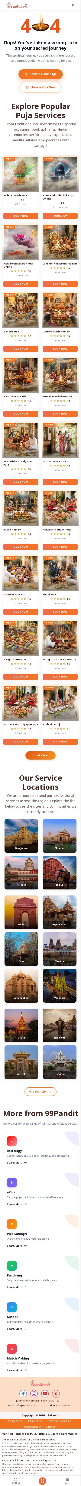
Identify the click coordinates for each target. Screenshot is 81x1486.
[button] (73, 5)
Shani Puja (49, 594)
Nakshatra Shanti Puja (57, 529)
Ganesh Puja (11, 331)
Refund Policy (35, 1421)
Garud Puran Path (14, 396)
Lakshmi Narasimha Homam (60, 263)
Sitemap (50, 1426)
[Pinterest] (56, 1394)
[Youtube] (45, 1394)
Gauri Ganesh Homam (56, 331)
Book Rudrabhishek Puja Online (58, 197)
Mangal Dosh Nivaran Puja (59, 659)
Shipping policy (32, 1426)
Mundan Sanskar (14, 594)
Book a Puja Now (40, 87)
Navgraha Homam (14, 659)
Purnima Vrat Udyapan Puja (20, 724)
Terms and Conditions (59, 1421)
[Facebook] (23, 1394)
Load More (40, 755)
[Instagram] (34, 1394)
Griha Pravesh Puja (15, 195)
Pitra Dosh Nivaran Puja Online (18, 265)
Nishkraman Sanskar (56, 461)
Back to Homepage (40, 74)
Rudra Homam (12, 529)
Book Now (21, 215)
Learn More (17, 1162)
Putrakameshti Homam (57, 396)
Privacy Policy (15, 1421)
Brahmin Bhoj (51, 724)
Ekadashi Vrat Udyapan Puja (18, 463)
